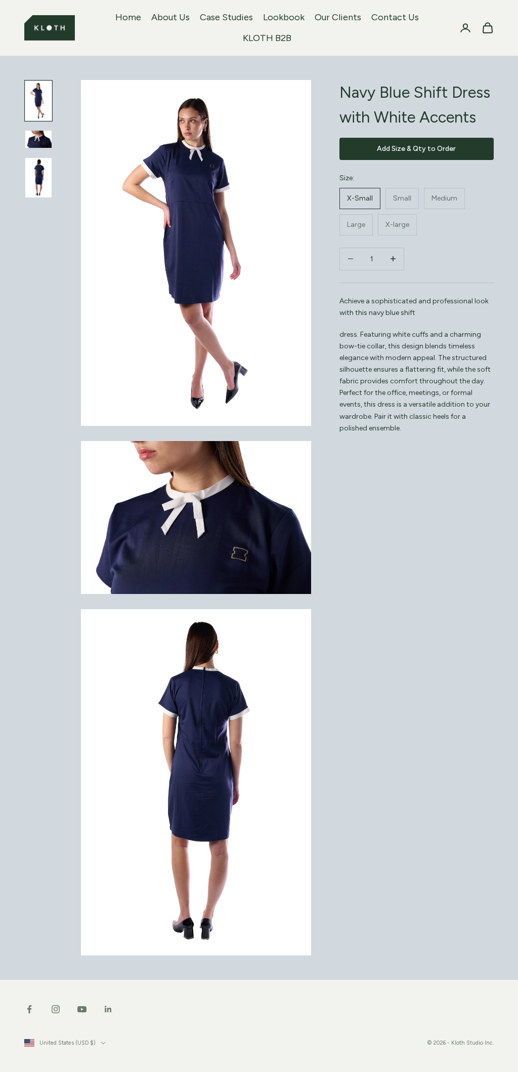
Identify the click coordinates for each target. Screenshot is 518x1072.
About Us (170, 17)
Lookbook (284, 17)
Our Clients (338, 17)
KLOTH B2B (267, 38)
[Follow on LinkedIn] (108, 1009)
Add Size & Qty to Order (416, 148)
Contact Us (395, 17)
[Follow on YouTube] (82, 1009)
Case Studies (226, 17)
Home (128, 17)
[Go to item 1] (38, 101)
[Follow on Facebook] (29, 1009)
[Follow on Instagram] (56, 1009)
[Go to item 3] (38, 177)
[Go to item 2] (38, 139)
